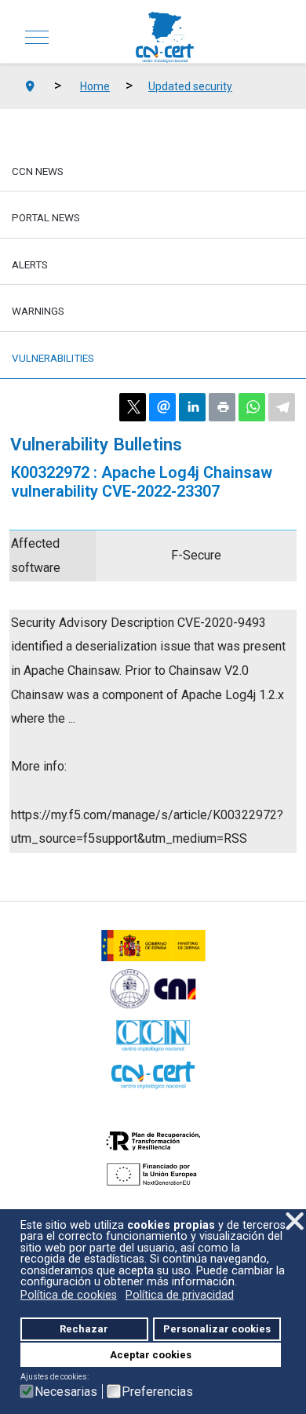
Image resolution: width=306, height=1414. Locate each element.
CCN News (38, 171)
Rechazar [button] (84, 1329)
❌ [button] (294, 1221)
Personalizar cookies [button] (217, 1329)
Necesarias (66, 1392)
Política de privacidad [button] (180, 1295)
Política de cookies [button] (68, 1295)
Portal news (46, 217)
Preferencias (157, 1392)
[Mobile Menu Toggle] (37, 37)
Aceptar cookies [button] (150, 1355)
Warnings (38, 310)
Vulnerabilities (53, 358)
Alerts (30, 264)
